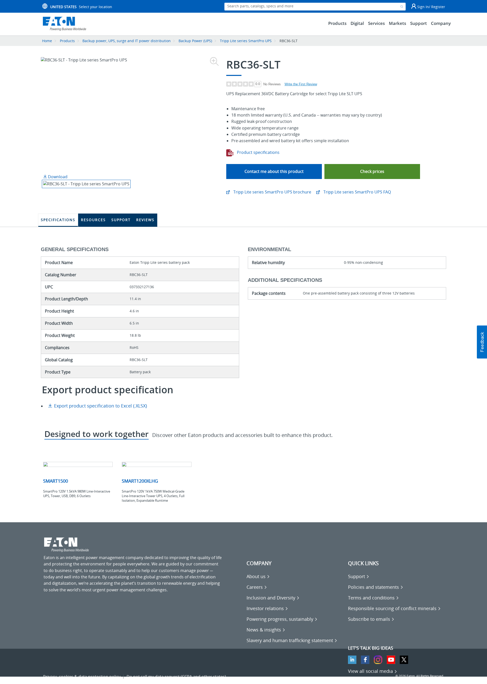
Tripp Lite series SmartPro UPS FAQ (356, 192)
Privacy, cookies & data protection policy (81, 676)
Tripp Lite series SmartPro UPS (246, 40)
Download (57, 177)
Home (47, 40)
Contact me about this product (274, 171)
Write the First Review (301, 84)
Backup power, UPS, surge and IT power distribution (126, 40)
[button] (372, 171)
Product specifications (258, 152)
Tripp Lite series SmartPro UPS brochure (271, 192)
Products (67, 40)
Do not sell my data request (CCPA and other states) (176, 676)
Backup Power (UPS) (195, 40)
